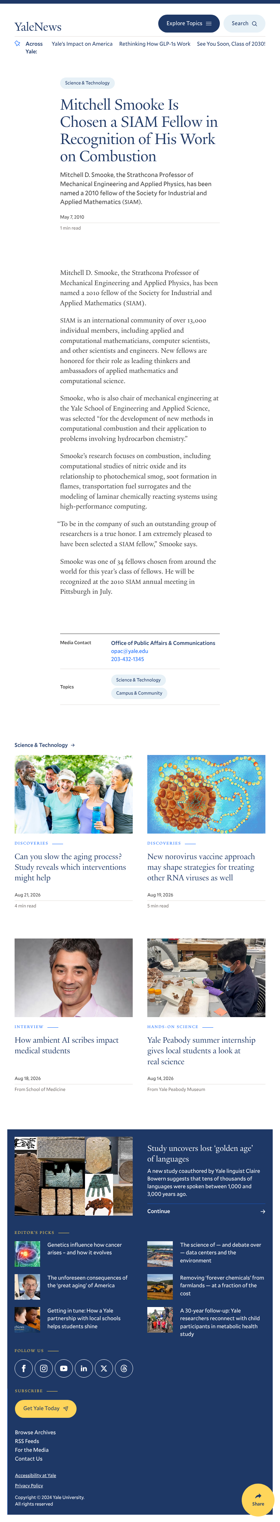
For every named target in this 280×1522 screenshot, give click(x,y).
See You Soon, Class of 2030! (231, 44)
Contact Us (29, 1458)
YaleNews (38, 28)
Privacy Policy (29, 1485)
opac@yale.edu (129, 651)
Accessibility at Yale (35, 1475)
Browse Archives (35, 1432)
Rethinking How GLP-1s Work (155, 44)
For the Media (31, 1450)
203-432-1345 (127, 659)
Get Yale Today (41, 1408)
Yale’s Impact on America (82, 44)
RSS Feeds (27, 1441)
